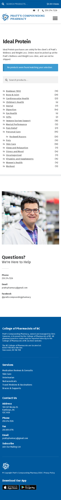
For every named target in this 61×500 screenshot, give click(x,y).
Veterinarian (8, 377)
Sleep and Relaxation (17, 148)
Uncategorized (14, 155)
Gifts (8, 117)
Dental (9, 106)
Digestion (11, 109)
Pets (8, 140)
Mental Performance (16, 124)
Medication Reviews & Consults (17, 370)
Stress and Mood (15, 151)
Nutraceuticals (9, 381)
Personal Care (13, 132)
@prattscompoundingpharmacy (16, 297)
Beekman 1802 (13, 91)
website (38, 341)
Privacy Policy (49, 473)
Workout (10, 166)
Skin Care (11, 144)
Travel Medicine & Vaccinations (17, 384)
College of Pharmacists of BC (21, 328)
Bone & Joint (12, 95)
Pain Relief (11, 128)
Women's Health (14, 162)
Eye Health (11, 113)
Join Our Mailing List (11, 447)
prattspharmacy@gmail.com (14, 288)
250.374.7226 (51, 10)
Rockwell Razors (17, 137)
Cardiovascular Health (17, 98)
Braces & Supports (11, 388)
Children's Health (15, 102)
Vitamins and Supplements (20, 159)
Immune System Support (18, 121)
